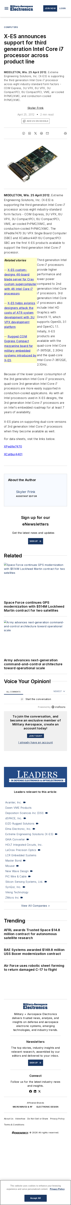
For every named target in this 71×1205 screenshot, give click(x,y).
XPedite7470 (13, 446)
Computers (11, 27)
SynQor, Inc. (13, 887)
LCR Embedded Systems (20, 855)
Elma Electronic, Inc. (18, 828)
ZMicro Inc (12, 897)
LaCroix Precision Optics (20, 850)
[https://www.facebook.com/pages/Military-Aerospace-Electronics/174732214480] (30, 1091)
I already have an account (35, 742)
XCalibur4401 (13, 454)
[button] (6, 8)
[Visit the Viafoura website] (58, 707)
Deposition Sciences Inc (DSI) (24, 813)
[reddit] (41, 133)
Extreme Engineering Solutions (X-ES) (29, 834)
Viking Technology (17, 892)
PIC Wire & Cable (16, 876)
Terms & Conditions (14, 1124)
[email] (47, 133)
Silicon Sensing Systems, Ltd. (24, 881)
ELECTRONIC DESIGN (47, 1107)
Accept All (35, 1198)
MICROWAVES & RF (23, 1107)
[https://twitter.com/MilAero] (39, 1091)
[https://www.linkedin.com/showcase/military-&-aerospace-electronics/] (35, 1091)
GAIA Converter (15, 839)
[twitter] (35, 133)
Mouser (10, 865)
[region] (35, 700)
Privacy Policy (57, 1118)
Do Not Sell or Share (37, 1118)
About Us (8, 1118)
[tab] (13, 691)
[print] (65, 133)
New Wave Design (17, 871)
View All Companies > (35, 905)
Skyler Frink (35, 108)
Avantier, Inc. (13, 802)
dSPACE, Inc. (13, 818)
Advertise (20, 1118)
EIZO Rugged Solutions (19, 823)
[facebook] (23, 133)
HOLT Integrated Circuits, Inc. (23, 844)
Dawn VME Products (18, 807)
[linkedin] (29, 133)
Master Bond (13, 860)
